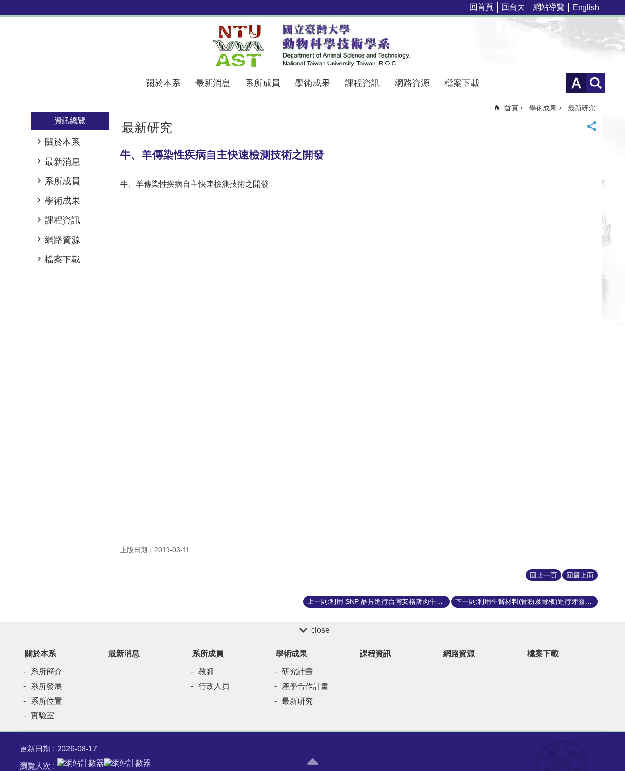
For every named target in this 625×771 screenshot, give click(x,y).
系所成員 (262, 83)
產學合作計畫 (305, 686)
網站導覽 (548, 7)
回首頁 (481, 7)
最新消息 (212, 83)
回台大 (513, 7)
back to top (312, 761)
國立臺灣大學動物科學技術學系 (312, 45)
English (586, 7)
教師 (206, 671)
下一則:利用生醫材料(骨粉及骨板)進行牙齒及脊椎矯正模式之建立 (526, 601)
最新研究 (581, 108)
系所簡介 (46, 671)
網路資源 (412, 83)
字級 (576, 83)
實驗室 (42, 715)
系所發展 (46, 686)
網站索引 (595, 83)
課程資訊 (362, 83)
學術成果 (312, 83)
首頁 (511, 108)
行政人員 (213, 686)
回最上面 (580, 575)
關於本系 (163, 83)
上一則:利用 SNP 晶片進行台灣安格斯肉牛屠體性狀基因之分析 (378, 601)
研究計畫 (297, 671)
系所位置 (46, 701)
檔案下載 (461, 83)
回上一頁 (543, 575)
